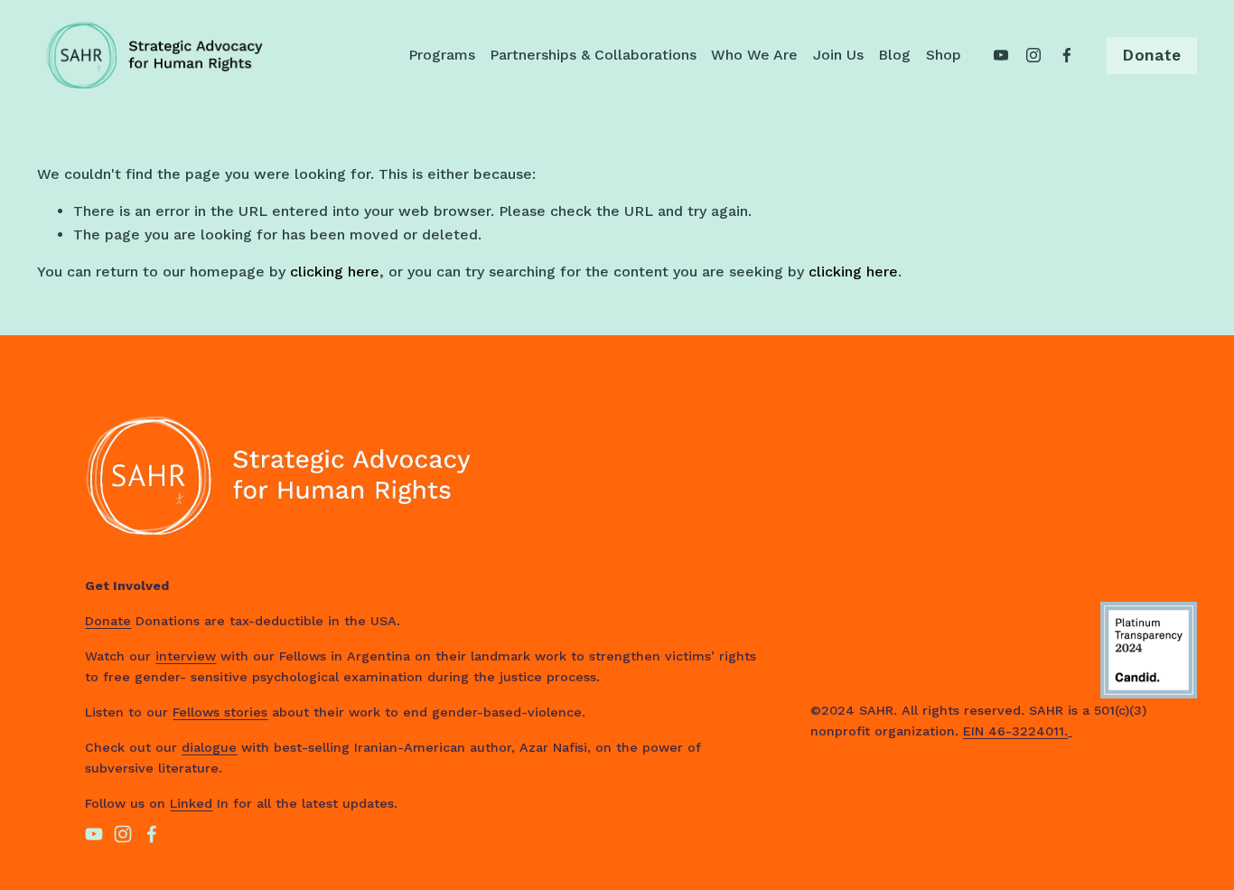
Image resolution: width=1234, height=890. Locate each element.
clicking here (334, 271)
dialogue (209, 747)
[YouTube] (1001, 55)
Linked (191, 803)
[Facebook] (1067, 55)
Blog (894, 54)
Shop (943, 54)
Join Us (838, 54)
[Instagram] (1033, 55)
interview (185, 656)
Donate (1151, 55)
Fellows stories (220, 712)
